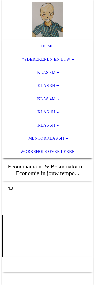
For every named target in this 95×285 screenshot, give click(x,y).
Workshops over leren (47, 151)
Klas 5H (46, 125)
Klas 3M (46, 72)
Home (47, 46)
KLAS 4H (46, 112)
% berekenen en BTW (46, 59)
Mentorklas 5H (46, 138)
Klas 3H (46, 85)
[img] (47, 20)
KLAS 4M (46, 98)
